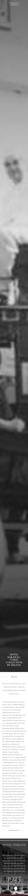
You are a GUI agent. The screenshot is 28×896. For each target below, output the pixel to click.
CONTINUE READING (13, 830)
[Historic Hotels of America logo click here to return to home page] (14, 4)
